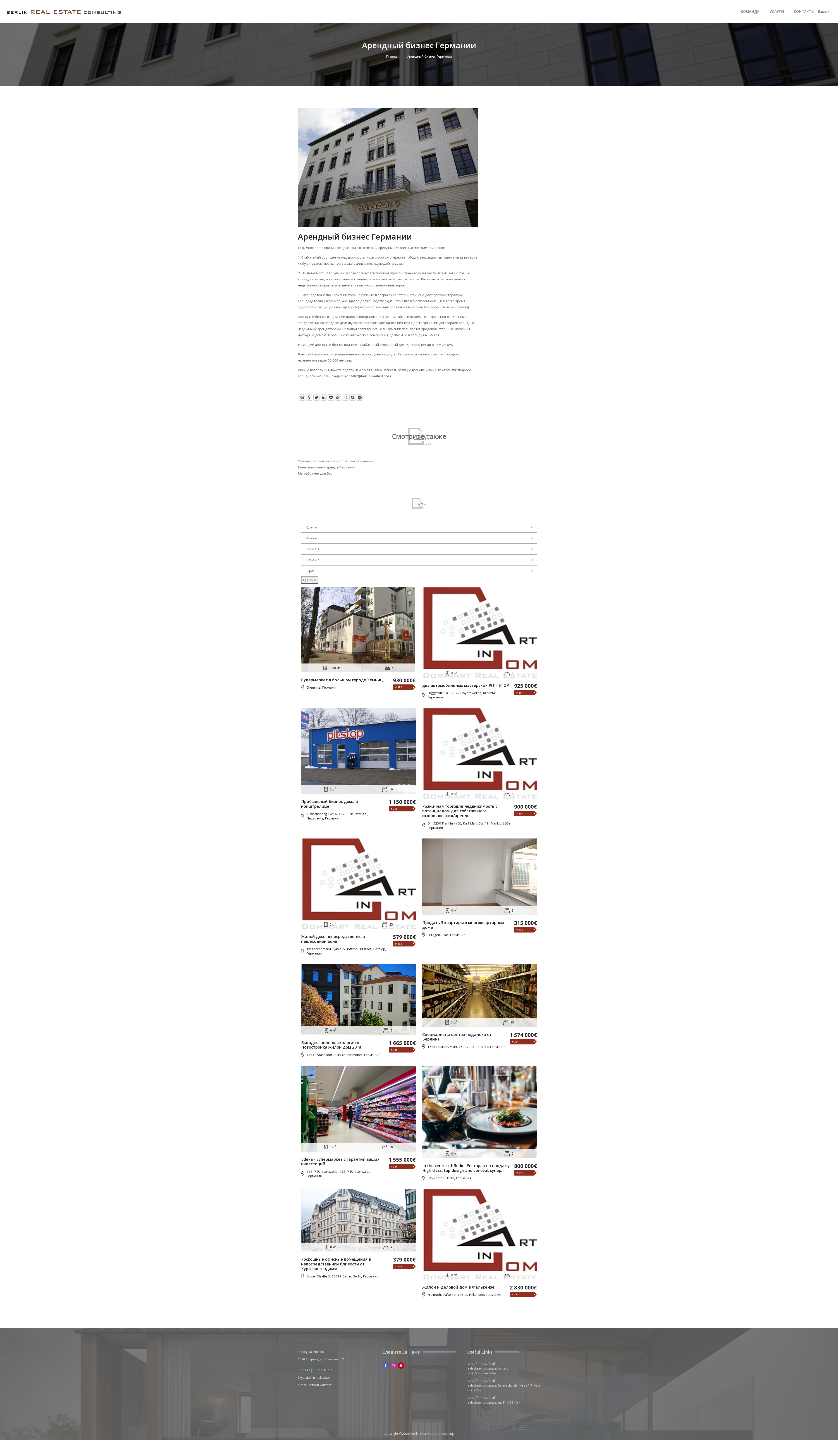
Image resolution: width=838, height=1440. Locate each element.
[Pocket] (331, 397)
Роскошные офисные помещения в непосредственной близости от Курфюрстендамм (336, 1264)
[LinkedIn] (324, 397)
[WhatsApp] (345, 397)
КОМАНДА (750, 11)
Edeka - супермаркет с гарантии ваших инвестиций (340, 1161)
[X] (316, 397)
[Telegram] (360, 397)
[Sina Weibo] (338, 397)
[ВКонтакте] (302, 397)
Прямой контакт (319, 1385)
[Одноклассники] (309, 397)
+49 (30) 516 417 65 (319, 1370)
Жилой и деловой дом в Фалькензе (458, 1287)
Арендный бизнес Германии (429, 56)
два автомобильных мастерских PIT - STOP (465, 685)
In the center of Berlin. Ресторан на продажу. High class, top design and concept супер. (466, 1168)
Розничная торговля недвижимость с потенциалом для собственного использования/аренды (460, 811)
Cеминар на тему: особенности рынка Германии (336, 461)
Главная (392, 56)
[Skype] (352, 397)
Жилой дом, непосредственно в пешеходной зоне (333, 939)
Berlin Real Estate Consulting (432, 1433)
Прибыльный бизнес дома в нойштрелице (329, 804)
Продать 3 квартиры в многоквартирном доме (463, 925)
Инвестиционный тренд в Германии (326, 467)
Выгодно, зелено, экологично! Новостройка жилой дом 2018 (331, 1045)
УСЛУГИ (776, 11)
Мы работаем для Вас (315, 473)
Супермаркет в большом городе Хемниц (342, 680)
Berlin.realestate (318, 1377)
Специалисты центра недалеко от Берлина (457, 1037)
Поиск (311, 580)
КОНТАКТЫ (804, 11)
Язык (822, 11)
